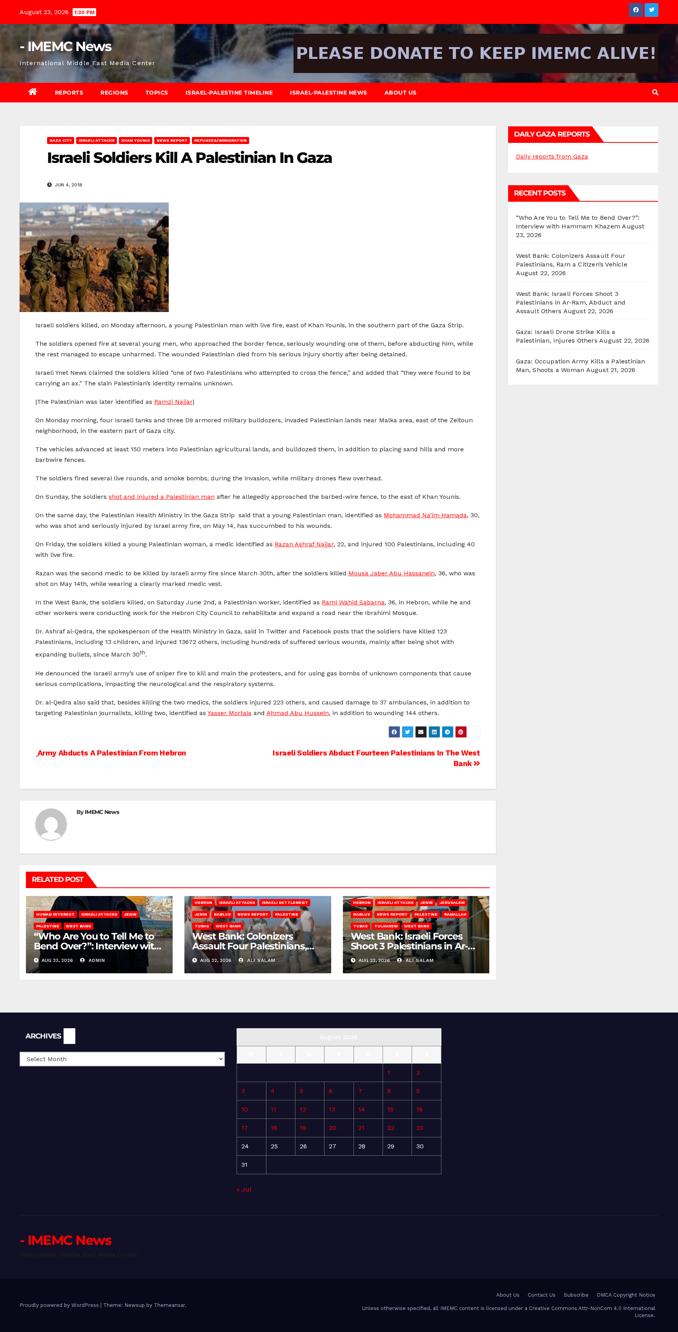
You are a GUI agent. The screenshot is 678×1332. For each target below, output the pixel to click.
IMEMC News (102, 812)
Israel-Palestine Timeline (229, 92)
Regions (114, 92)
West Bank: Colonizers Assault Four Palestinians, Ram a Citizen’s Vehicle (249, 946)
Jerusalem (452, 902)
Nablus (222, 914)
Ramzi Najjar (173, 401)
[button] (655, 92)
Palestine (47, 926)
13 (332, 1109)
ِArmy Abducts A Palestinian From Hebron (110, 752)
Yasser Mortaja (230, 713)
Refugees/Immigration (220, 140)
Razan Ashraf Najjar (304, 544)
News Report (172, 140)
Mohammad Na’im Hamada (425, 515)
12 (303, 1109)
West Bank (78, 926)
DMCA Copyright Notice (626, 1295)
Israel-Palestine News (328, 92)
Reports (69, 92)
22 (390, 1127)
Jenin (130, 914)
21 (361, 1127)
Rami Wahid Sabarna (353, 602)
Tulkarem (385, 926)
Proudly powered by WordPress (60, 1305)
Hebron (203, 902)
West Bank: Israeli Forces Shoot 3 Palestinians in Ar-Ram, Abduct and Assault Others (571, 302)
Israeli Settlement (285, 902)
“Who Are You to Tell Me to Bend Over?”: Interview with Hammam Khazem (97, 946)
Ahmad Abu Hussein (297, 713)
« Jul (244, 1189)
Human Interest (55, 914)
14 (361, 1109)
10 (244, 1109)
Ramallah (455, 914)
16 (419, 1109)
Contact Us (542, 1295)
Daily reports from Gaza (552, 156)
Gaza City (60, 140)
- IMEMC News (65, 46)
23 (419, 1127)
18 (274, 1127)
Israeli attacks (96, 140)
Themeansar (169, 1305)
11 (273, 1109)
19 (303, 1127)
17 (244, 1127)
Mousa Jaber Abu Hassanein (391, 573)
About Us (401, 92)
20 (332, 1127)
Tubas (202, 926)
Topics (157, 92)
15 (390, 1109)
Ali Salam (260, 960)
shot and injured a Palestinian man (162, 496)
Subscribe (576, 1295)
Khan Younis (135, 140)
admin (96, 960)
